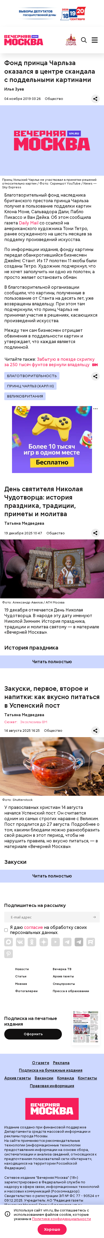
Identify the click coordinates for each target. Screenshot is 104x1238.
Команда (65, 1078)
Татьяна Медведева (24, 523)
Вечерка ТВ (62, 969)
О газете (40, 1062)
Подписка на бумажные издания (50, 1070)
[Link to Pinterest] (8, 954)
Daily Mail (28, 223)
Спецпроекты (64, 983)
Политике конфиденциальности (61, 1218)
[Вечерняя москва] (52, 1109)
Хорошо (52, 1229)
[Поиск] (84, 40)
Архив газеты (63, 976)
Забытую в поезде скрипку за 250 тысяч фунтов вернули (49, 362)
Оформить (33, 1034)
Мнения (21, 983)
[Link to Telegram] (67, 942)
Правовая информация (52, 1085)
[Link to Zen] (43, 942)
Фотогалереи (26, 991)
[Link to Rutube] (90, 942)
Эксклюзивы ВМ (33, 722)
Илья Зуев (14, 89)
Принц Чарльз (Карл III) (30, 386)
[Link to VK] (20, 942)
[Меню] (95, 40)
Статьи (20, 976)
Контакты (87, 1078)
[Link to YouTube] (55, 942)
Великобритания (25, 396)
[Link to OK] (32, 942)
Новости (22, 969)
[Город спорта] (71, 40)
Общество (54, 99)
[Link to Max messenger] (8, 942)
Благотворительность (32, 375)
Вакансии (44, 1078)
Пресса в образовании (71, 991)
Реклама (61, 1062)
